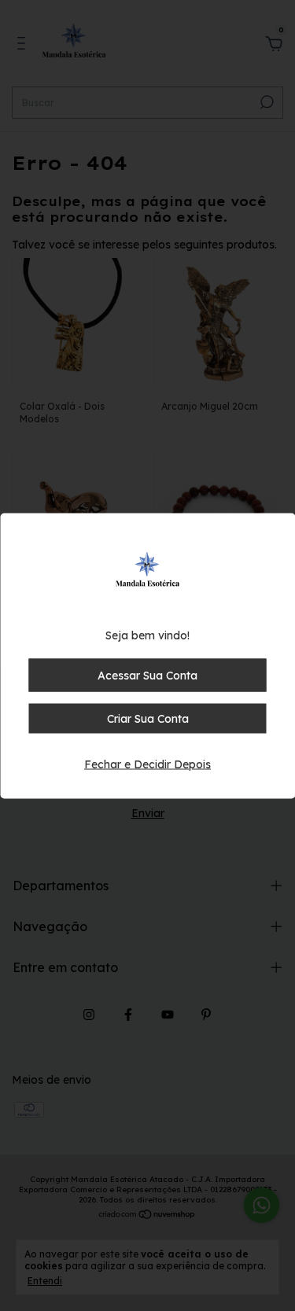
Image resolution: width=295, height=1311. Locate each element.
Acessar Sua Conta (147, 675)
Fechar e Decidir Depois (147, 764)
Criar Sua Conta (148, 718)
